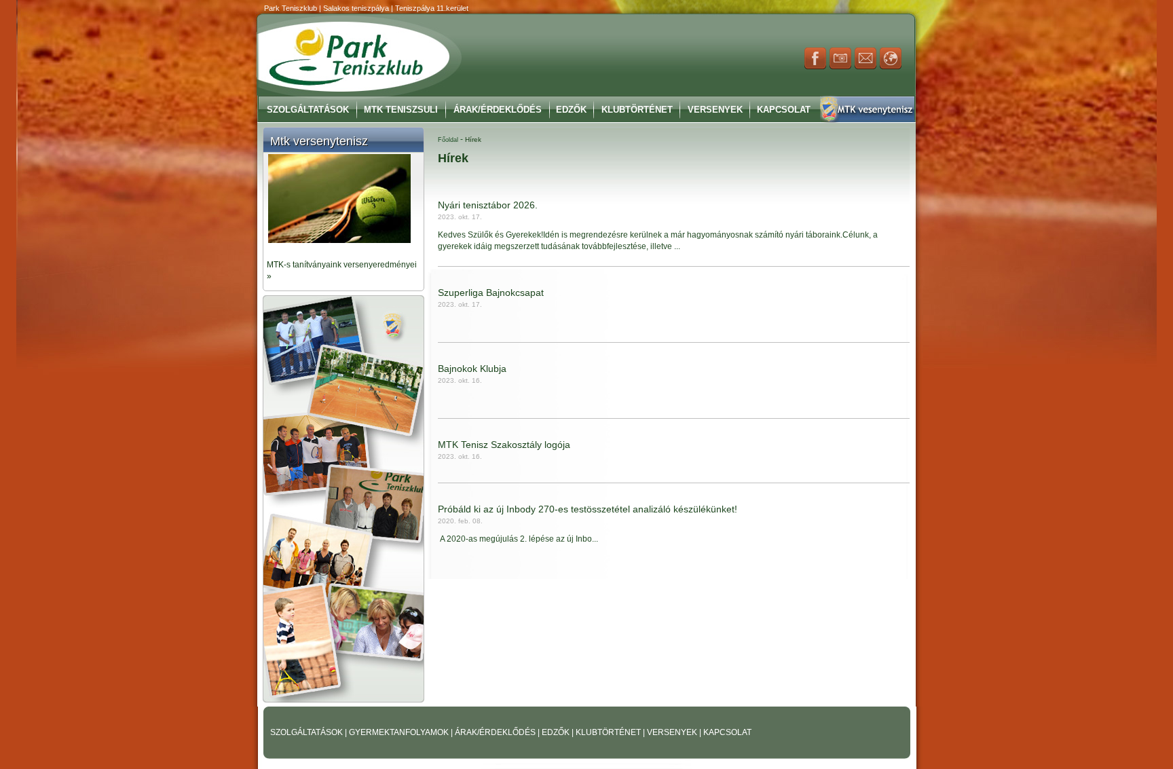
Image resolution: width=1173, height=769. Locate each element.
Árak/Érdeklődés (497, 110)
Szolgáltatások (308, 110)
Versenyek (715, 110)
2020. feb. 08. (460, 521)
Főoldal (448, 139)
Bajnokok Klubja (472, 368)
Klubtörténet (637, 110)
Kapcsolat (784, 110)
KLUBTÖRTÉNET (609, 732)
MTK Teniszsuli (401, 110)
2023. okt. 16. (460, 380)
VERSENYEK (673, 732)
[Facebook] (815, 66)
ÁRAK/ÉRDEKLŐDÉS (495, 732)
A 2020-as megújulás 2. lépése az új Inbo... (518, 539)
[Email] (865, 66)
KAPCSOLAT (727, 732)
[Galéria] (840, 66)
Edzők (571, 110)
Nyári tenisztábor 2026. (488, 205)
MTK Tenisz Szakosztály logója (504, 444)
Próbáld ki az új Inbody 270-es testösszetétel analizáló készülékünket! (587, 509)
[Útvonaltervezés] (890, 66)
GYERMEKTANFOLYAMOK (400, 732)
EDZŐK (557, 732)
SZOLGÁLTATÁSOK (307, 732)
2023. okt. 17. (460, 217)
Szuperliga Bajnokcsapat (491, 292)
